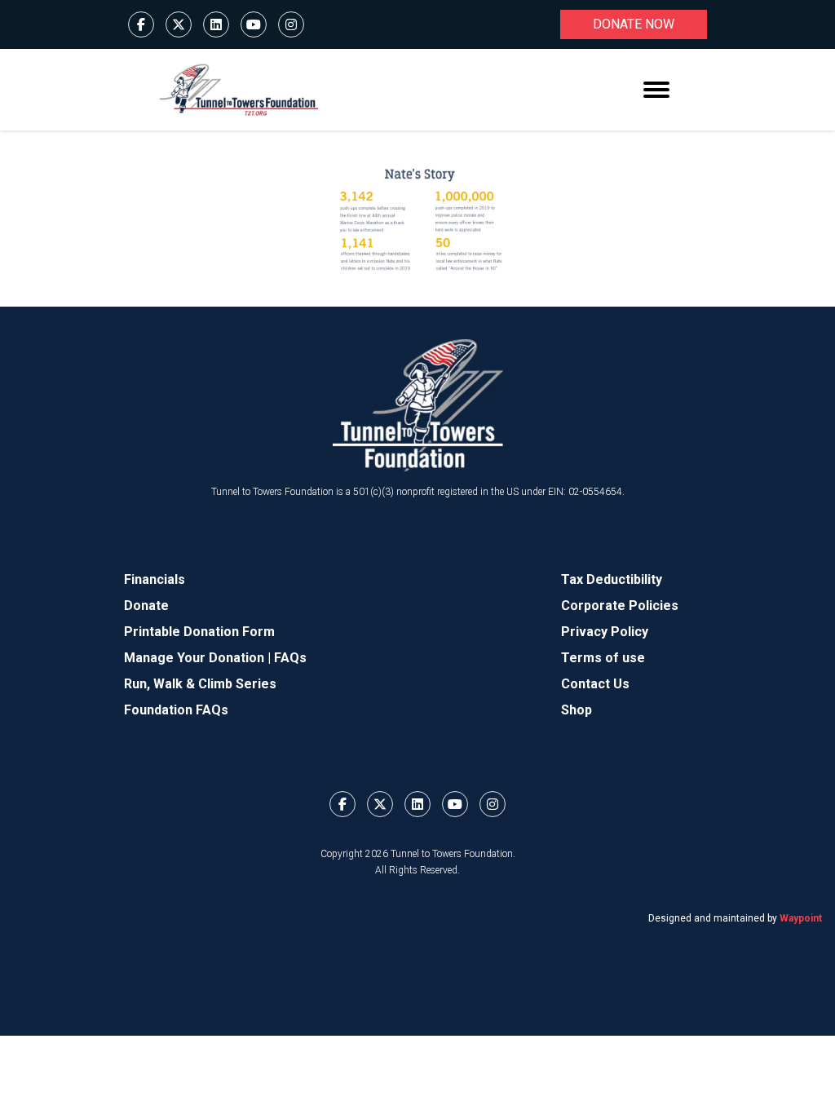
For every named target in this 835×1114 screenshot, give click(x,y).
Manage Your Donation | (199, 657)
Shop (576, 710)
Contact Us (595, 684)
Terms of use (603, 657)
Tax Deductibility (611, 579)
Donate (146, 605)
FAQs (290, 657)
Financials (154, 579)
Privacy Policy (604, 631)
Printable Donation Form (199, 631)
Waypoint (801, 918)
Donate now (633, 24)
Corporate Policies (619, 605)
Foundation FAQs (176, 710)
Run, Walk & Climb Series (200, 684)
